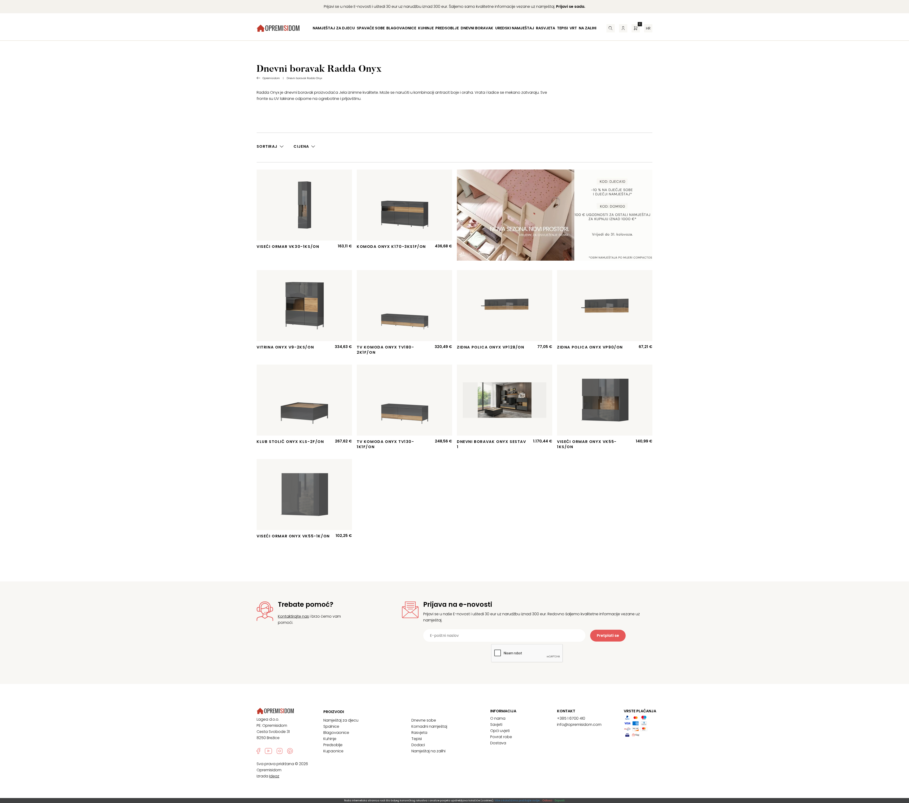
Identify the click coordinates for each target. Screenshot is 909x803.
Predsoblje (447, 28)
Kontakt (566, 711)
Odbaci (547, 800)
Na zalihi (587, 28)
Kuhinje (426, 28)
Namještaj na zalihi (428, 751)
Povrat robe (501, 737)
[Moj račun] (623, 28)
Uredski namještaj (514, 28)
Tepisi (562, 28)
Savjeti (496, 724)
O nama (497, 718)
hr (648, 28)
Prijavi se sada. (570, 6)
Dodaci (418, 745)
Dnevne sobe (423, 720)
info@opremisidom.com (579, 724)
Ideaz (274, 776)
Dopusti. (560, 800)
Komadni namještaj (429, 726)
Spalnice (331, 726)
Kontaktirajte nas (293, 616)
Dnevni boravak (477, 28)
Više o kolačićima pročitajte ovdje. (517, 800)
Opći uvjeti (500, 730)
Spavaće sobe (371, 28)
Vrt (573, 28)
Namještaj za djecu (334, 28)
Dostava (498, 743)
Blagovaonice (401, 28)
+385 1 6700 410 (571, 718)
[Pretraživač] (610, 28)
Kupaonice (333, 751)
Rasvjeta (545, 28)
